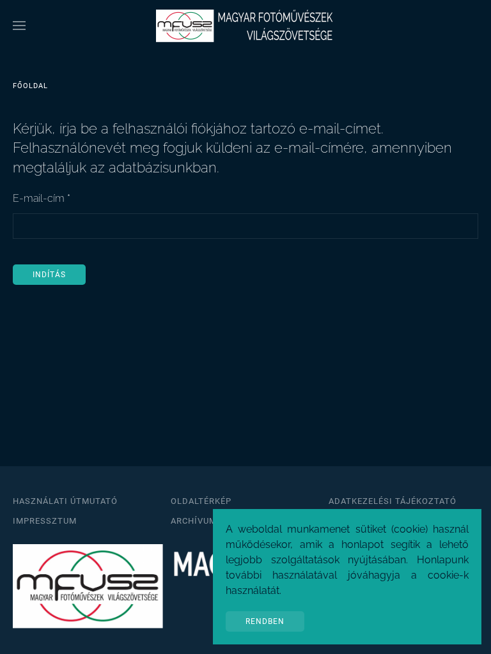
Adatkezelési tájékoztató (392, 501)
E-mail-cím (41, 198)
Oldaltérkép (201, 501)
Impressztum (45, 521)
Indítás (49, 274)
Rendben (265, 621)
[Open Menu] (19, 25)
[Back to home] (245, 25)
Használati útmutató (65, 501)
